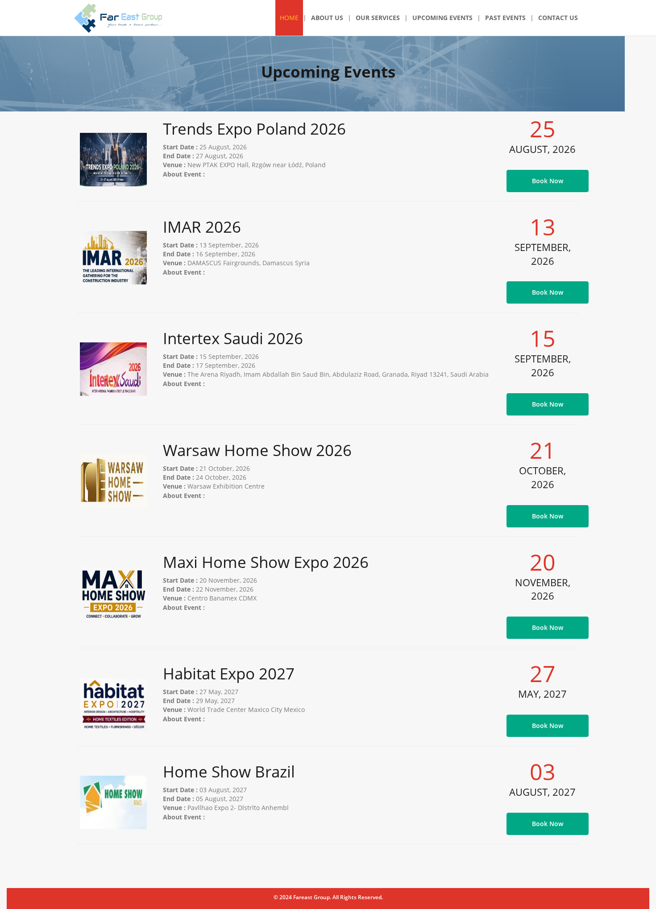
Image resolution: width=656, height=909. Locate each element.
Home (289, 17)
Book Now (547, 181)
